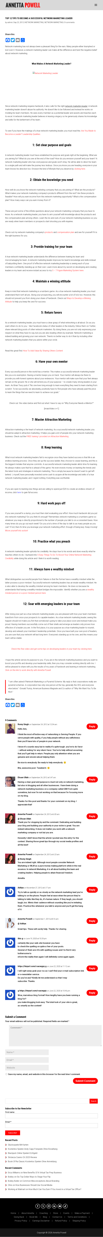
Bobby (11, 1177)
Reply (92, 726)
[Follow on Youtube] (60, 1206)
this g (20, 938)
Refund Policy (61, 1221)
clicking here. (80, 169)
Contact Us (57, 1217)
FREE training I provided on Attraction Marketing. (48, 436)
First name (9, 1112)
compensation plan (65, 232)
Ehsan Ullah (23, 777)
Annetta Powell (25, 814)
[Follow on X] (43, 1206)
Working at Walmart (16, 1189)
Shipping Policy (79, 1221)
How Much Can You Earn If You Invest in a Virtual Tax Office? (55, 1189)
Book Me (34, 1217)
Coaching (43, 1213)
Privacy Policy (21, 1221)
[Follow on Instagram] (48, 1206)
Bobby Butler (13, 1181)
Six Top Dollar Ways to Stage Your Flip (33, 1177)
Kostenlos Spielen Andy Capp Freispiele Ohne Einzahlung (32, 1149)
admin (9, 22)
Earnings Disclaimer (41, 1221)
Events (66, 1213)
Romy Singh (23, 724)
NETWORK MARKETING (34, 22)
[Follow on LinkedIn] (54, 1206)
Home (13, 1213)
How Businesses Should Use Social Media (33, 1185)
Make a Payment (82, 1213)
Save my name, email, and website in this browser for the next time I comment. (44, 1074)
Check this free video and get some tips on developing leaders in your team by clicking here (51, 649)
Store (55, 1213)
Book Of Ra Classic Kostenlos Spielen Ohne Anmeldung (32, 1161)
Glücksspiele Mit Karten (18, 1145)
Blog (45, 1217)
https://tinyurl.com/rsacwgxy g (32, 966)
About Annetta (27, 1213)
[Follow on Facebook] (37, 1206)
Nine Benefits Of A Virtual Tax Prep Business (42, 1172)
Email (8, 1122)
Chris (10, 1185)
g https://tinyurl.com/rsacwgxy (32, 990)
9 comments (69, 22)
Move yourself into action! (16, 530)
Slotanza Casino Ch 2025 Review (22, 1157)
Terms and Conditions (77, 1217)
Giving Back (19, 1217)
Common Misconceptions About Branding (40, 1181)
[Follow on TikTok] (65, 1206)
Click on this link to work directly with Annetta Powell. (28, 670)
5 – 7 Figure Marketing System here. (68, 270)
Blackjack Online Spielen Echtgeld (22, 1153)
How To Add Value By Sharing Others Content (43, 351)
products (49, 232)
